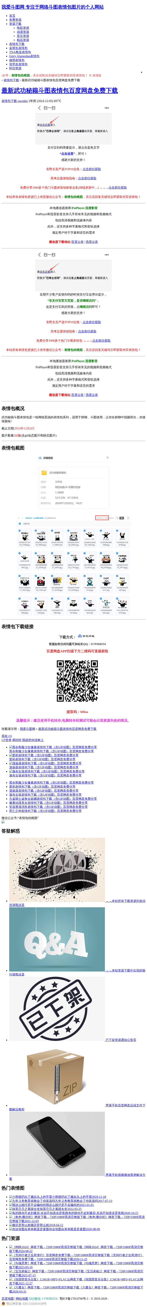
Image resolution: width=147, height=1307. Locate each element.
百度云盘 (77, 241)
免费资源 (15, 19)
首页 (12, 15)
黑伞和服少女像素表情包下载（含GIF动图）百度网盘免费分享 (51, 782)
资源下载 (15, 23)
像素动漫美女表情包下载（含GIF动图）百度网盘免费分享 (48, 802)
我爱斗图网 (27, 728)
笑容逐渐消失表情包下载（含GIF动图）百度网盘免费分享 (48, 806)
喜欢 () (7, 736)
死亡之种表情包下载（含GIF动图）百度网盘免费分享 (45, 810)
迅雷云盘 (92, 241)
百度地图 (8, 1298)
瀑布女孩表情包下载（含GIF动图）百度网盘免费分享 (45, 794)
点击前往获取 (92, 169)
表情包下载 (16, 44)
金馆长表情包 (18, 48)
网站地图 (22, 1298)
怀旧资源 (15, 68)
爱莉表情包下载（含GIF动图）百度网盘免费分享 (42, 786)
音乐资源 (23, 36)
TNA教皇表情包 (20, 52)
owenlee (23, 101)
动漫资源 (23, 31)
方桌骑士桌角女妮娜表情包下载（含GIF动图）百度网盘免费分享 (53, 798)
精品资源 (23, 40)
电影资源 (23, 27)
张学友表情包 (18, 64)
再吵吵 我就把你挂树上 (28, 740)
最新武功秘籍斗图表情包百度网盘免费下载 (60, 90)
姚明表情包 (16, 60)
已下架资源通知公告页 (120, 1040)
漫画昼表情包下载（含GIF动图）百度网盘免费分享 (43, 790)
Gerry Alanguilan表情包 (24, 56)
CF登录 (6, 740)
